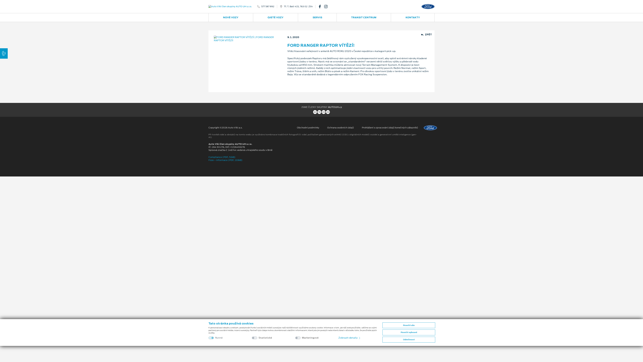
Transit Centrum (363, 17)
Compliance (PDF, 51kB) (221, 157)
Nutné (219, 337)
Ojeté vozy (275, 17)
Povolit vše (409, 325)
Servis (317, 17)
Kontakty (413, 17)
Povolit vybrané (409, 332)
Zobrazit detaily (348, 337)
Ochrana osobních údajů (340, 127)
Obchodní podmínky (308, 127)
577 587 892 (267, 6)
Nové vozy (230, 17)
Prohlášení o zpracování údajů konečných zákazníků (390, 127)
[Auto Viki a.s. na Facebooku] (321, 6)
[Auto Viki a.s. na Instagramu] (327, 6)
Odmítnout (409, 339)
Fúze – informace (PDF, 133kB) (225, 160)
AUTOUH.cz (335, 107)
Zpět (428, 34)
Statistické (265, 337)
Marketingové (310, 337)
